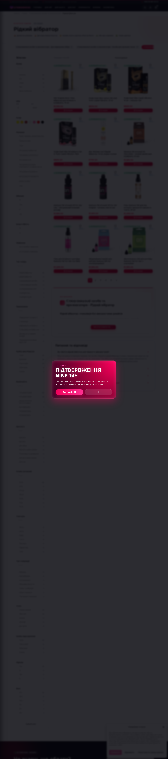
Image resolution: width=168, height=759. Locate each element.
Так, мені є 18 (69, 392)
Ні (99, 392)
